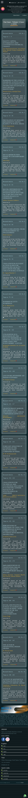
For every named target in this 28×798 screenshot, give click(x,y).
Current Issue (5, 773)
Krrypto (22, 782)
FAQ (4, 748)
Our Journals (5, 778)
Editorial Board (6, 775)
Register (4, 751)
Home (4, 745)
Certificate (24, 15)
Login (4, 754)
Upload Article (16, 15)
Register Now (21, 709)
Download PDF (13, 65)
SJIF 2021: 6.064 (19, 12)
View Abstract (5, 65)
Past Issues (5, 770)
